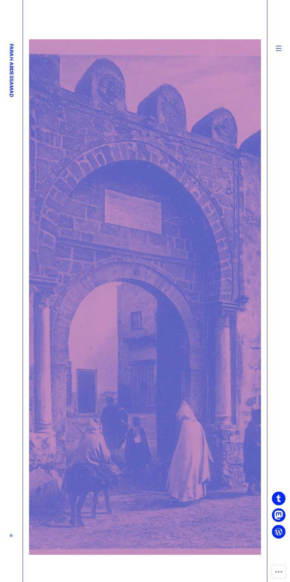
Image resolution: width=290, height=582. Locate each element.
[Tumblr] (278, 498)
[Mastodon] (278, 515)
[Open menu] (278, 48)
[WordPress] (278, 532)
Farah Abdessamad (11, 71)
